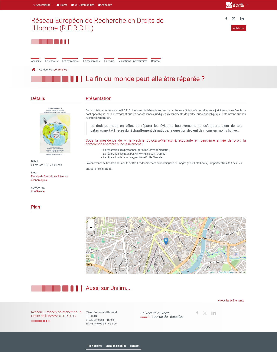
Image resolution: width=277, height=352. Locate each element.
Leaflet (212, 272)
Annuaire (106, 4)
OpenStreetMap (226, 272)
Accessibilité (43, 4)
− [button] (91, 227)
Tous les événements (231, 300)
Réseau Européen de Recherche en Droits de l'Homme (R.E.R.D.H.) (97, 24)
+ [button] (91, 222)
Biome (63, 4)
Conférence (60, 69)
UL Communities (84, 4)
